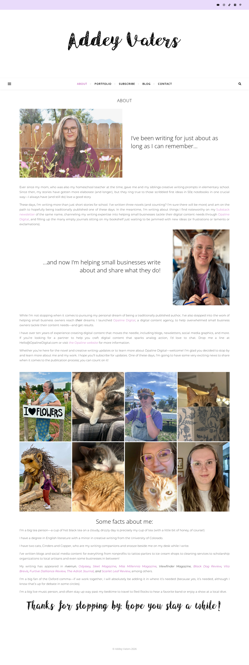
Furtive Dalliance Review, (48, 571)
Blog (146, 84)
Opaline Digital (124, 320)
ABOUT (82, 84)
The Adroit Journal (80, 571)
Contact (165, 84)
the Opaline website (83, 342)
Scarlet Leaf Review (116, 571)
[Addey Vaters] (124, 41)
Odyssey (84, 566)
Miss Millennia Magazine (138, 566)
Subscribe (127, 84)
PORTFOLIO (103, 84)
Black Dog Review (207, 566)
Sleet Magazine (104, 566)
